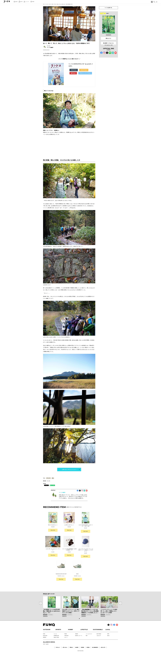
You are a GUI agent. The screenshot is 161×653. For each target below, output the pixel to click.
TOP (43, 4)
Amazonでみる (84, 69)
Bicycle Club (45, 635)
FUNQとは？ (58, 647)
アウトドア (48, 478)
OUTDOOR (50, 614)
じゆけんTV (99, 635)
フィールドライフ (89, 633)
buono (108, 635)
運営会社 (71, 647)
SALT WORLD (99, 633)
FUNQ (44, 633)
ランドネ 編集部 (62, 492)
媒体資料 (76, 647)
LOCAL (107, 629)
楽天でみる (73, 73)
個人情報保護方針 (95, 647)
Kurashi (47, 644)
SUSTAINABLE (98, 629)
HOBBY (70, 629)
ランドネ (47, 4)
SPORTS (58, 629)
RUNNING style (56, 635)
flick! (86, 635)
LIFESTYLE (84, 629)
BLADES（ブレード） (78, 635)
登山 (53, 478)
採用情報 (82, 647)
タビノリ (65, 637)
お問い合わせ (65, 647)
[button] (40, 603)
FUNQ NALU (66, 635)
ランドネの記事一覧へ (108, 7)
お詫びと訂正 (103, 647)
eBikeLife (44, 637)
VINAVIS (76, 633)
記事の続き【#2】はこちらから (69, 469)
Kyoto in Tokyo (56, 637)
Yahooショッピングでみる (85, 73)
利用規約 (88, 647)
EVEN (108, 633)
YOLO (44, 644)
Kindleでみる (73, 69)
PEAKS (65, 633)
